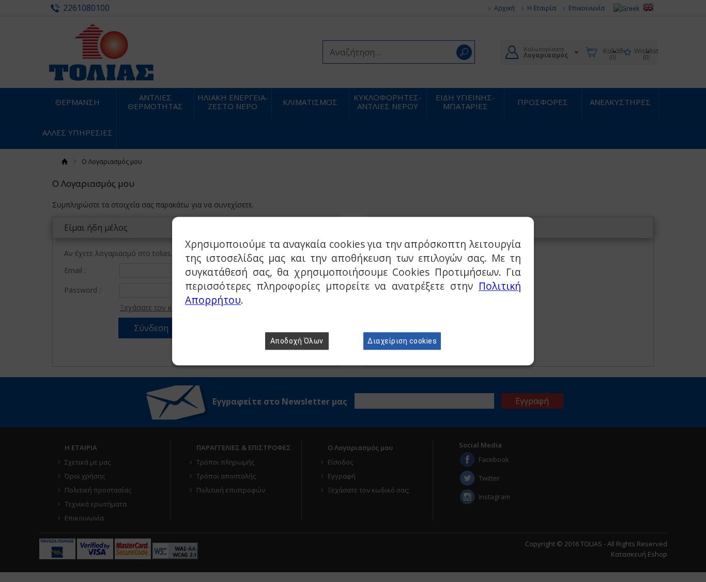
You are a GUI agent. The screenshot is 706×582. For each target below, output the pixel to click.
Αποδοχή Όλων (297, 341)
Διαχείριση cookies (402, 341)
